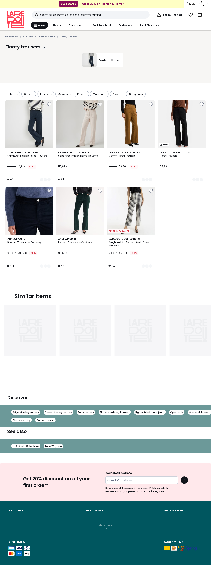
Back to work (77, 25)
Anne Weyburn (53, 446)
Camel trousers (45, 420)
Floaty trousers (68, 36)
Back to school (102, 25)
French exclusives (173, 510)
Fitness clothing (21, 420)
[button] (200, 15)
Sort (12, 94)
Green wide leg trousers (58, 412)
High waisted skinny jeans (149, 412)
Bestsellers (125, 25)
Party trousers (86, 412)
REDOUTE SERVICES (95, 510)
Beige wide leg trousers (26, 412)
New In (57, 25)
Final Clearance (149, 25)
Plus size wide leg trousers (114, 412)
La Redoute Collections (26, 446)
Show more (105, 525)
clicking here (156, 491)
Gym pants (176, 412)
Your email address (119, 473)
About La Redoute (17, 510)
